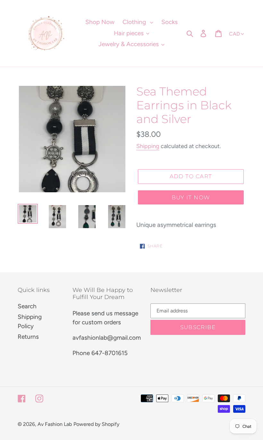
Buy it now (191, 197)
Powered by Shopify (96, 424)
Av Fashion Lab (55, 424)
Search (27, 306)
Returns (28, 336)
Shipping (147, 146)
